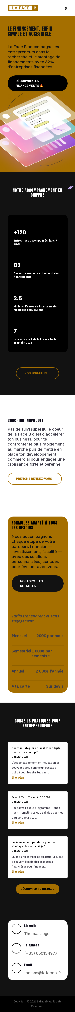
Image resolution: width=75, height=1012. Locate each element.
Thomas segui (37, 933)
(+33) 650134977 (40, 953)
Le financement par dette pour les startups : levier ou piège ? (33, 844)
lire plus (18, 777)
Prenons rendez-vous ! (34, 478)
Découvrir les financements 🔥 (29, 83)
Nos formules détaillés (31, 583)
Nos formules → (37, 373)
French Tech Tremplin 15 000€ (31, 797)
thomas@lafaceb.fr (42, 972)
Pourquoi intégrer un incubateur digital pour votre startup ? (36, 750)
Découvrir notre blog (38, 889)
